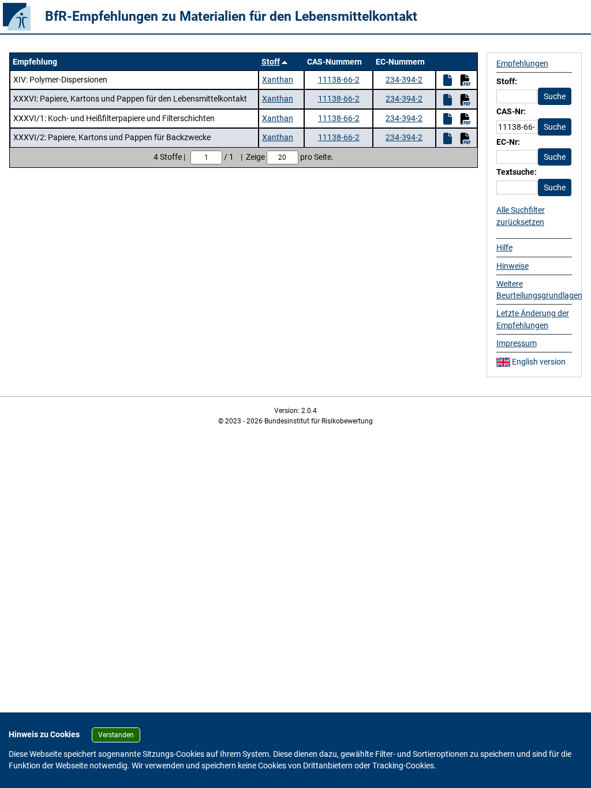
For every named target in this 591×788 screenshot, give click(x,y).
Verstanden (116, 735)
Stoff (270, 61)
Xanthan (277, 79)
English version (538, 361)
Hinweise (512, 266)
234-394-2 (404, 79)
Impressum (516, 343)
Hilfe (504, 247)
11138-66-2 (339, 79)
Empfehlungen (522, 63)
